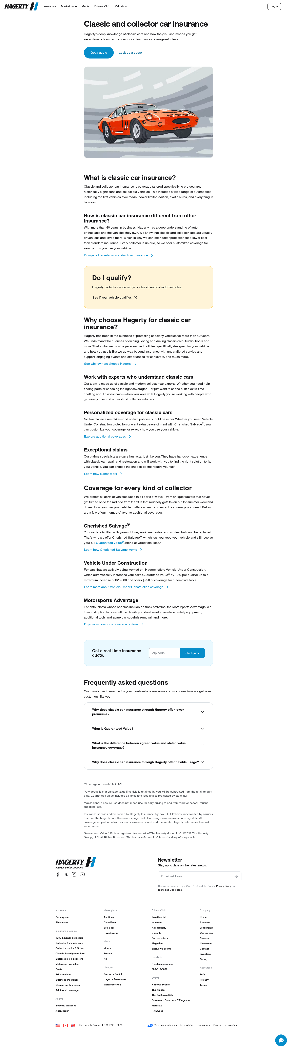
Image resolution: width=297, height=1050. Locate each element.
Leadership (206, 927)
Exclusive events (162, 948)
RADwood (157, 1010)
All (105, 958)
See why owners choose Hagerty (108, 363)
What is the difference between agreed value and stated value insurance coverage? (139, 745)
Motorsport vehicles (67, 964)
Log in (274, 6)
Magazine (157, 943)
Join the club (159, 917)
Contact (204, 948)
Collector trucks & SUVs (70, 948)
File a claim (62, 922)
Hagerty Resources (115, 979)
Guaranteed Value (110, 542)
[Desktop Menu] (287, 6)
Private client (63, 974)
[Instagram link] (74, 874)
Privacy (204, 979)
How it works (111, 933)
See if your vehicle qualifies (112, 297)
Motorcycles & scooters (69, 958)
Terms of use (231, 1025)
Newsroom (206, 943)
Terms (203, 985)
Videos (108, 948)
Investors (205, 954)
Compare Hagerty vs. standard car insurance (116, 255)
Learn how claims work (100, 473)
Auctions (109, 917)
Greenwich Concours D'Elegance (171, 1000)
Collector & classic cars (69, 943)
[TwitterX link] (66, 874)
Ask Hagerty (159, 927)
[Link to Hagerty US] (58, 1025)
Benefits (156, 933)
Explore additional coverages (105, 436)
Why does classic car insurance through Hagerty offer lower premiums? (138, 712)
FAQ (202, 974)
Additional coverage (67, 990)
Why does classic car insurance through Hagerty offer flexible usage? (145, 762)
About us (205, 922)
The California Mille (163, 995)
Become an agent (66, 1005)
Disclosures (203, 1025)
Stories (108, 953)
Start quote (192, 653)
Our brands (206, 933)
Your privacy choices (165, 1025)
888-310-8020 (159, 969)
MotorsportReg (112, 984)
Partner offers (160, 938)
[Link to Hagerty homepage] (76, 863)
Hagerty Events (161, 984)
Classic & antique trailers (70, 953)
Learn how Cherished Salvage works (110, 549)
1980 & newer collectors (69, 937)
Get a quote (99, 52)
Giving (203, 959)
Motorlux (157, 1005)
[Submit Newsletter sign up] (236, 876)
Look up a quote (130, 52)
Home (203, 917)
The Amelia (158, 989)
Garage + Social (113, 974)
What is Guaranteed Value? (112, 728)
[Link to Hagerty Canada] (65, 1025)
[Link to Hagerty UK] (73, 1025)
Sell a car (109, 927)
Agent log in (62, 1010)
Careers (204, 938)
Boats (59, 969)
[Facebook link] (58, 874)
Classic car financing (68, 985)
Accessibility (187, 1025)
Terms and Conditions (170, 889)
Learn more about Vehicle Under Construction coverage (123, 587)
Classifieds (110, 922)
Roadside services (162, 964)
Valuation (157, 922)
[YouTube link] (82, 874)
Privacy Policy (223, 886)
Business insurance (67, 979)
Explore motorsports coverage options (111, 624)
